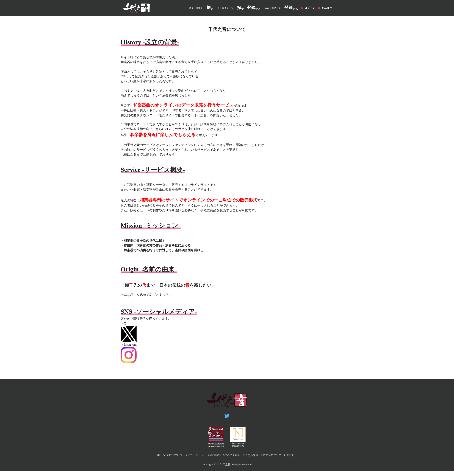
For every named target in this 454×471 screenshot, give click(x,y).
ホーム (161, 455)
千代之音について (271, 455)
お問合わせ (290, 455)
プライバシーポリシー (193, 455)
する (254, 7)
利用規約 (172, 455)
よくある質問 (250, 455)
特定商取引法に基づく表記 (224, 455)
